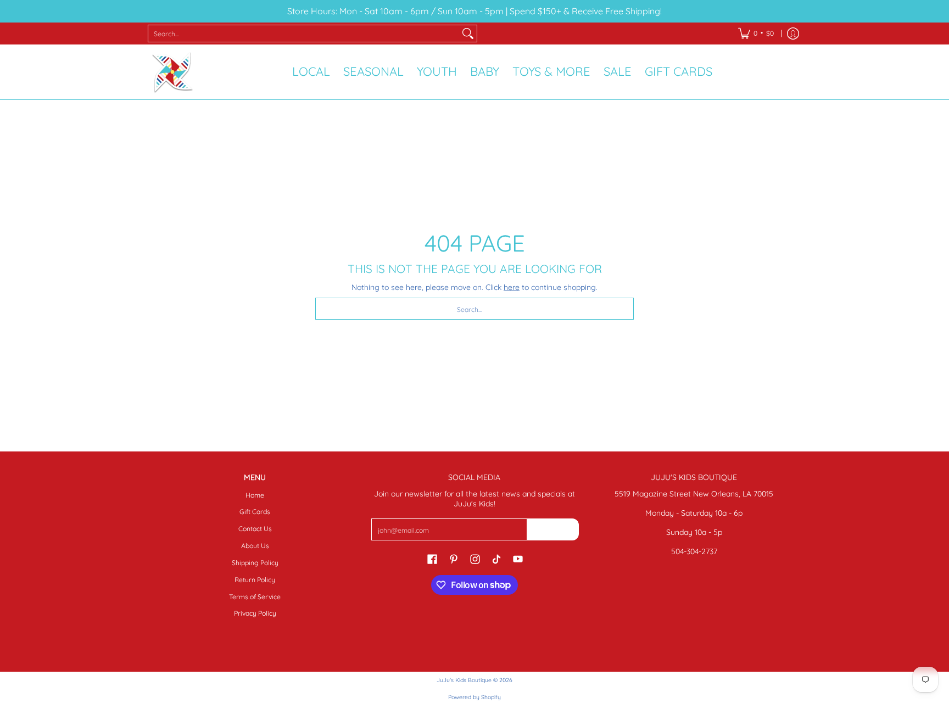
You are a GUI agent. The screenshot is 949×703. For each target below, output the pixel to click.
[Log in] (793, 33)
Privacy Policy (255, 613)
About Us (255, 546)
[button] (432, 558)
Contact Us (255, 529)
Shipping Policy (255, 563)
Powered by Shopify (474, 697)
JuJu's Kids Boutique (464, 680)
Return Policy (255, 580)
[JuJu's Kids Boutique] (172, 71)
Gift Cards (254, 511)
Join (552, 529)
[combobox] (303, 33)
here (512, 287)
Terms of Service (255, 597)
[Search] (468, 33)
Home (254, 495)
